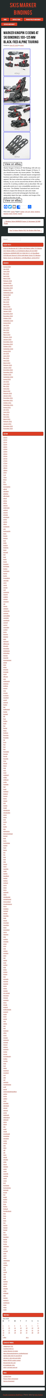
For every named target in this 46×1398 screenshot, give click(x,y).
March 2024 (6, 335)
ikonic (5, 798)
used (4, 1253)
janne (5, 815)
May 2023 (6, 358)
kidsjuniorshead (8, 834)
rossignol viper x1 (8, 1348)
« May (4, 1337)
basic (4, 533)
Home (5, 19)
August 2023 (7, 351)
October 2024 (7, 318)
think (4, 1204)
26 (21, 1333)
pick (4, 977)
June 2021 (6, 412)
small (4, 1129)
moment (5, 911)
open (4, 956)
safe (4, 1077)
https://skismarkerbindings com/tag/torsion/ (15, 1353)
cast (4, 590)
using (5, 1256)
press (5, 1002)
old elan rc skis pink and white (12, 1358)
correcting (6, 627)
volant (5, 1272)
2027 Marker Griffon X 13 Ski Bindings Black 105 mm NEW (20, 251)
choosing (6, 601)
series (5, 1096)
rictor (4, 1063)
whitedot (5, 1293)
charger (5, 594)
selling (5, 1094)
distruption (6, 653)
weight (5, 1284)
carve (5, 583)
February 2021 (7, 421)
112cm (5, 444)
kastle (5, 827)
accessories (6, 487)
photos (5, 974)
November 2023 (8, 344)
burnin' (5, 573)
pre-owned (6, 993)
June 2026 (6, 271)
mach (5, 866)
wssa (4, 1305)
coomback (6, 620)
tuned (5, 1234)
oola (4, 948)
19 (21, 1330)
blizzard (5, 552)
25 (15, 1333)
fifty (4, 716)
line (4, 852)
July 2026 (6, 269)
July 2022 (6, 381)
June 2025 (6, 299)
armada (5, 515)
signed (5, 1108)
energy (5, 688)
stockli (5, 1157)
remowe (5, 1042)
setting (5, 1099)
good (4, 773)
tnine (4, 1220)
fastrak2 (5, 714)
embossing (6, 681)
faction (5, 705)
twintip (5, 1239)
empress (5, 684)
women (5, 1298)
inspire (5, 805)
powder (5, 991)
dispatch (5, 646)
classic (5, 606)
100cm (5, 437)
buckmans (6, 571)
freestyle (5, 759)
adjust (5, 489)
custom (5, 630)
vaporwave (6, 1260)
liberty (5, 850)
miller (5, 894)
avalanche (6, 526)
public (5, 1014)
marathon (6, 876)
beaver (5, 536)
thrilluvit (5, 1209)
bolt (4, 555)
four (4, 744)
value (5, 1258)
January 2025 (7, 311)
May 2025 (6, 302)
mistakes (5, 909)
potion (5, 988)
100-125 (27, 211)
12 (21, 1328)
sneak (5, 1131)
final (4, 719)
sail (4, 1080)
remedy (5, 1038)
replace (5, 1047)
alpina (5, 501)
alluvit (5, 498)
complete (6, 618)
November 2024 (8, 316)
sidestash (6, 1106)
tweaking (6, 1237)
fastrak (5, 712)
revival (5, 1054)
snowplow (6, 1136)
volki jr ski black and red (10, 1367)
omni (4, 946)
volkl (4, 1279)
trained (5, 1228)
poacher (5, 984)
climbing (5, 608)
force (4, 742)
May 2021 (6, 414)
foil (4, 740)
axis (4, 529)
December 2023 (8, 342)
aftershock (6, 496)
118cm (5, 447)
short (4, 1101)
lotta (4, 862)
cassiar (5, 587)
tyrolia (5, 1244)
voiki (4, 1270)
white (4, 1291)
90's (4, 482)
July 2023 (6, 353)
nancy (5, 932)
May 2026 (6, 274)
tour (4, 1223)
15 (38, 1328)
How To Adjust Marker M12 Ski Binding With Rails (25, 230)
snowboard (6, 1134)
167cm (5, 458)
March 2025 (6, 306)
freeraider (6, 751)
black (4, 550)
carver (5, 585)
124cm (5, 449)
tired (4, 1218)
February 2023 (7, 365)
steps (4, 1148)
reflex (5, 1033)
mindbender (6, 897)
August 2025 (7, 295)
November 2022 (8, 372)
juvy (4, 824)
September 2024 (8, 321)
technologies (7, 1188)
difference (6, 644)
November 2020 (8, 428)
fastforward (6, 709)
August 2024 (7, 323)
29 (38, 1333)
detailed (5, 637)
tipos (4, 1216)
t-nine (5, 1181)
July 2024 (6, 325)
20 (26, 1330)
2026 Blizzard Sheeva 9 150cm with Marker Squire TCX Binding (21, 255)
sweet (5, 1178)
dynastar (5, 672)
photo (5, 970)
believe (5, 538)
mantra (5, 873)
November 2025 (8, 288)
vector (5, 1263)
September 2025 (8, 292)
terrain (5, 1192)
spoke (5, 1141)
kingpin (15, 213)
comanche (6, 611)
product (5, 1007)
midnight (5, 892)
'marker (22, 211)
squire (5, 1143)
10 (9, 1328)
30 (3, 1335)
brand (5, 562)
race (4, 1021)
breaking (5, 564)
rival (4, 1066)
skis (4, 1127)
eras (4, 691)
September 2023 (8, 349)
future (5, 766)
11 (15, 1328)
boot (4, 557)
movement (6, 930)
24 (9, 1333)
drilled (5, 662)
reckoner (5, 1031)
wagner (5, 1281)
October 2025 (7, 290)
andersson (6, 508)
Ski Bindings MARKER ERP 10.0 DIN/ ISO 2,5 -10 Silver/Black (21, 253)
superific (5, 1174)
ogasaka (5, 941)
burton (5, 576)
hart (4, 787)
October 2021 (7, 403)
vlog (4, 1267)
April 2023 (6, 360)
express (5, 702)
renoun (5, 1045)
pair (4, 958)
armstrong (6, 517)
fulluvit (5, 763)
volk (4, 1274)
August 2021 (7, 407)
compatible (6, 616)
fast (4, 707)
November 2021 (8, 400)
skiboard (5, 1120)
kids (4, 829)
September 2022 (8, 377)
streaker (5, 1159)
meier (5, 888)
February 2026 (7, 281)
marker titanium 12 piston (10, 1351)
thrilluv (5, 1206)
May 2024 (6, 330)
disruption (6, 648)
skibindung (6, 1117)
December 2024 (8, 313)
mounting (6, 925)
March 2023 (6, 363)
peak (4, 963)
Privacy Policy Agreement (33, 19)
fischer (5, 728)
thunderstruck (7, 1211)
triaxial (5, 1230)
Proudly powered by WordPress (12, 1395)
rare (4, 1026)
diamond (5, 641)
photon (5, 972)
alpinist (5, 505)
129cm (5, 451)
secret (5, 1089)
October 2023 (7, 346)
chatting (5, 597)
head (4, 789)
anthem (5, 510)
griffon (5, 777)
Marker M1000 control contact (12, 1360)
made (5, 871)
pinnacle (5, 979)
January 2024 (7, 339)
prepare (5, 998)
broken (5, 569)
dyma (5, 667)
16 (3, 1330)
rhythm (5, 1059)
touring (20, 213)
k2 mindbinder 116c (9, 1365)
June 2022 (6, 384)
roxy (4, 1075)
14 (32, 1328)
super (5, 1171)
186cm (5, 468)
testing (5, 1199)
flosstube (6, 737)
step (4, 1145)
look (4, 859)
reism (5, 1035)
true (4, 1232)
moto (4, 918)
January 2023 (7, 367)
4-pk (4, 475)
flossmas (5, 735)
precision (6, 995)
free (4, 749)
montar (5, 913)
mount (5, 920)
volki (4, 1277)
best (4, 541)
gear (4, 768)
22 (38, 1330)
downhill (5, 658)
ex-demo (5, 695)
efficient (5, 676)
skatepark (6, 1115)
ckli (4, 604)
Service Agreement (9, 24)
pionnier (5, 981)
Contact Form (16, 19)
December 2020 (8, 426)
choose (5, 599)
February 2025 (7, 309)
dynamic (5, 669)
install (5, 808)
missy (5, 906)
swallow (5, 1176)
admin (22, 45)
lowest (5, 864)
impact (5, 801)
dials (4, 639)
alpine (32, 211)
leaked (5, 845)
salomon (5, 1082)
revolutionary (7, 1056)
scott (4, 1087)
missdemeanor (7, 904)
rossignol (6, 1070)
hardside (5, 784)
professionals (7, 1009)
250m (5, 472)
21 (32, 1330)
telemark (5, 1190)
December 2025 (8, 285)
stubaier (5, 1166)
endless (5, 686)
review (5, 1052)
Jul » (27, 1337)
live (4, 855)
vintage (5, 1265)
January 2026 (7, 283)
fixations (5, 733)
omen (5, 944)
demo (11, 213)
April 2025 (6, 304)
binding (5, 545)
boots (5, 559)
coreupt (5, 622)
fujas (4, 761)
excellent (6, 698)
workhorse (6, 1303)
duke (4, 665)
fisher (5, 730)
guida (5, 782)
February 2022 (7, 393)
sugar (5, 1169)
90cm (5, 484)
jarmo (5, 817)
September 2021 (8, 405)
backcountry (6, 531)
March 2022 (6, 391)
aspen (5, 519)
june (4, 819)
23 (3, 1333)
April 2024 (6, 332)
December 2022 (8, 370)
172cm (5, 463)
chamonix (6, 592)
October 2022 (7, 374)
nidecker (5, 934)
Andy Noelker (38, 1395)
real (4, 1028)
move (5, 927)
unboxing (6, 1246)
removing (6, 1040)
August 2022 (7, 379)
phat (4, 967)
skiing (5, 1124)
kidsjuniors (6, 831)
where (5, 1286)
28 (32, 1333)
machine (5, 869)
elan (4, 679)
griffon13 (5, 780)
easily (5, 674)
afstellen (5, 494)
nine (4, 937)
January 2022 (7, 396)
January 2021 (7, 424)
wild (4, 1295)
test (4, 1195)
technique (6, 1185)
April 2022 (6, 388)
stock (4, 1155)
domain (5, 655)
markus (5, 880)
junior (5, 822)
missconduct (7, 902)
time (4, 1213)
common (5, 613)
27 (26, 1333)
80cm (5, 479)
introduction (6, 813)
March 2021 (6, 419)
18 (15, 1330)
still (4, 1152)
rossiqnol (6, 1073)
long (4, 857)
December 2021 (8, 398)
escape (5, 693)
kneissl (5, 836)
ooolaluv (5, 953)
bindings (37, 211)
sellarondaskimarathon (10, 1091)
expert (5, 700)
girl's (4, 770)
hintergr (5, 794)
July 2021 (6, 410)
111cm (5, 442)
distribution (6, 651)
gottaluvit (6, 775)
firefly (4, 723)
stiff (4, 1150)
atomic (5, 522)
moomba (5, 916)
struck (5, 1164)
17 (9, 1330)
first (4, 726)
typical (5, 1242)
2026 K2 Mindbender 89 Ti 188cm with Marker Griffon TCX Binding (22, 248)
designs (5, 634)
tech (4, 1183)
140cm (5, 456)
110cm (5, 440)
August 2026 (7, 267)
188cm (5, 470)
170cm (5, 461)
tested (5, 1197)
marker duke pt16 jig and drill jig (12, 1356)
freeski (5, 756)
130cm (5, 454)
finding (5, 721)
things (5, 1202)
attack (5, 524)
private (5, 1005)
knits (4, 838)
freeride (5, 754)
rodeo (5, 1068)
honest (5, 796)
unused (5, 1251)
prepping (6, 1000)
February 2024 (7, 337)
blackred (6, 213)
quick (4, 1016)
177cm (5, 465)
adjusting (6, 491)
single (5, 1113)
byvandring (6, 578)
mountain (6, 923)
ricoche (5, 1061)
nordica (5, 939)
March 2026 (6, 278)
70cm (5, 477)
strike (4, 1162)
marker (13, 211)
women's (5, 1300)
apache (5, 512)
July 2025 (6, 297)
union (5, 1249)
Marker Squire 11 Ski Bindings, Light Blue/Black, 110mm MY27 (21, 258)
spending (6, 1138)
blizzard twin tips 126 (9, 1363)
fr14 (4, 747)
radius (5, 1023)
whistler (5, 1288)
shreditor (5, 1103)
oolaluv (5, 951)
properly (5, 1012)
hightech (5, 791)
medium (5, 883)
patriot (5, 960)
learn (4, 848)
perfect (5, 965)
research (5, 1049)
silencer (5, 1110)
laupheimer (6, 843)
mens (5, 890)
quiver (5, 1019)
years (5, 1307)
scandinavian (7, 1084)
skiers (5, 1122)
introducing (6, 810)
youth (5, 1309)
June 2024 (6, 328)
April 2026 (6, 276)
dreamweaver (7, 660)
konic (4, 841)
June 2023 (6, 356)
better (5, 543)
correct (5, 625)
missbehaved (7, 899)
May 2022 (6, 386)
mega (5, 885)
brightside (6, 566)
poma (5, 986)
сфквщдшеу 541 (8, 1346)
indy (4, 803)
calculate (6, 580)
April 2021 (6, 417)
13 (26, 1328)
